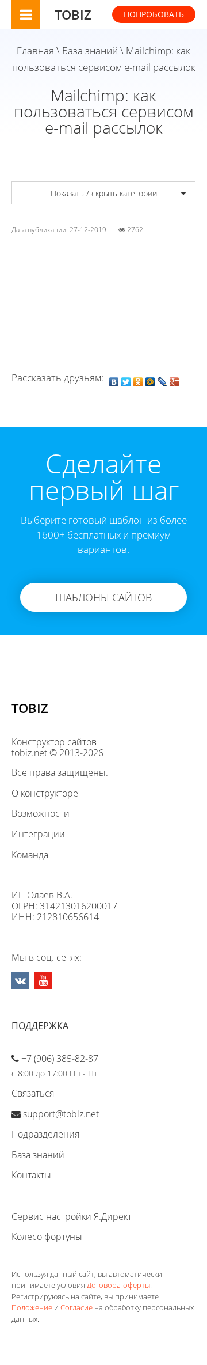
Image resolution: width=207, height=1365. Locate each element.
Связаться (33, 1093)
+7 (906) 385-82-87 (59, 1058)
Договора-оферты (118, 1285)
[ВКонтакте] (114, 379)
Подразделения (45, 1134)
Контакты (31, 1175)
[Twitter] (126, 379)
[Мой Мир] (150, 379)
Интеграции (38, 834)
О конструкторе (45, 793)
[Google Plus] (174, 379)
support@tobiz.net (61, 1114)
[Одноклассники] (138, 379)
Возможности (41, 813)
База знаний (90, 50)
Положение (32, 1307)
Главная (35, 50)
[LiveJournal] (162, 379)
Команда (30, 854)
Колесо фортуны (47, 1236)
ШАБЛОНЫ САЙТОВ (103, 597)
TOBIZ (73, 14)
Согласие (76, 1307)
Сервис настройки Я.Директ (72, 1216)
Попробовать (154, 14)
